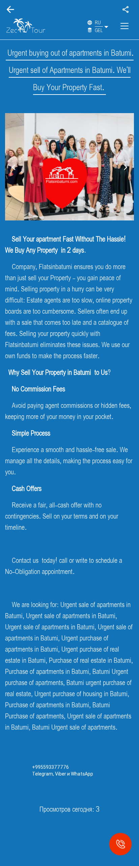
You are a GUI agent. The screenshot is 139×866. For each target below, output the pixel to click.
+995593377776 (50, 767)
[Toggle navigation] (124, 26)
